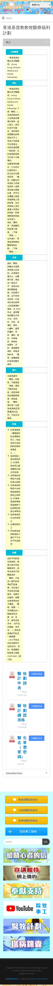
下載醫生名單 (36, 738)
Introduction (14, 773)
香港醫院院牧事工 (12, 979)
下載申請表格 (36, 674)
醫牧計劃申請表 (22, 680)
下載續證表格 (36, 706)
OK (44, 842)
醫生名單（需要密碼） (22, 747)
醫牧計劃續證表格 (22, 712)
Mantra (33, 979)
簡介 (8, 42)
